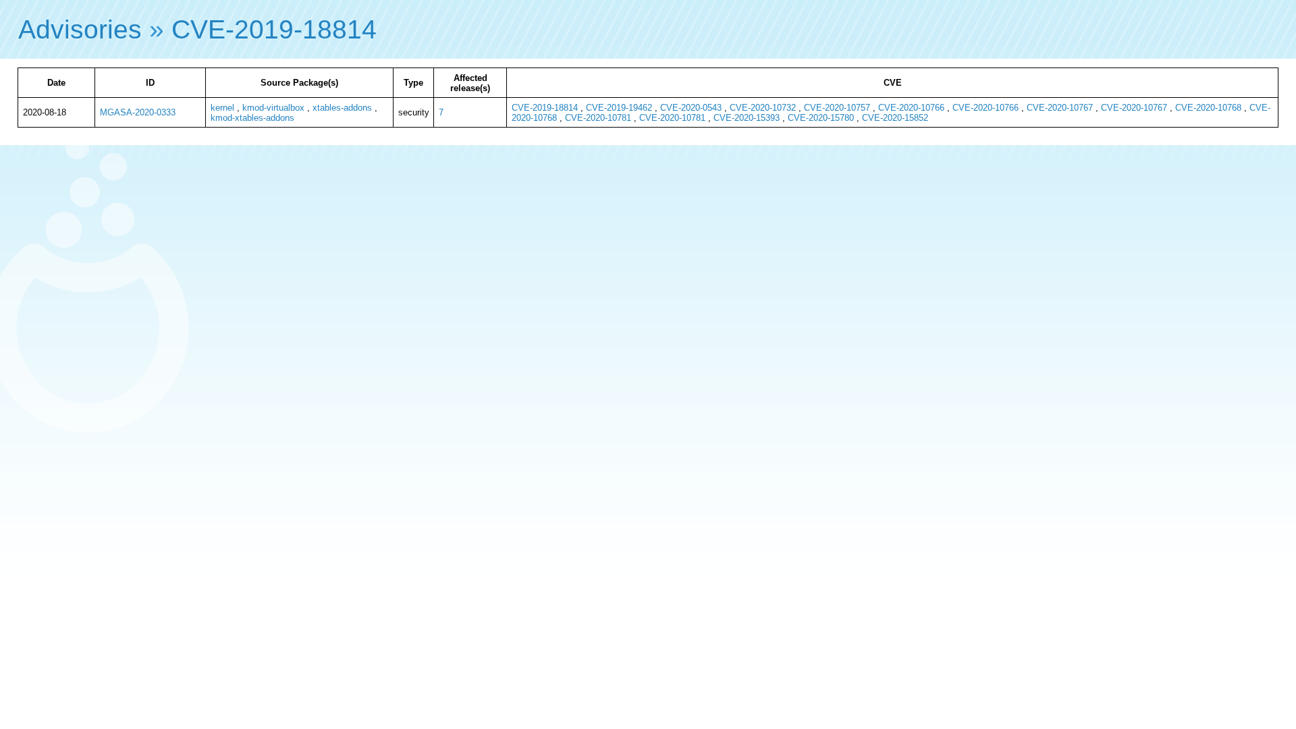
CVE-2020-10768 (1208, 108)
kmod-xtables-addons (252, 118)
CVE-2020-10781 (598, 118)
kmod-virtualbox (273, 108)
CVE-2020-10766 (911, 108)
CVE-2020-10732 (763, 108)
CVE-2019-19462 (619, 108)
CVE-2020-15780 (821, 118)
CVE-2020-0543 (691, 108)
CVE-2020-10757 (837, 108)
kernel (222, 108)
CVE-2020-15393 (746, 118)
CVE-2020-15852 (895, 118)
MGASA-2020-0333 (138, 112)
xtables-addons (342, 108)
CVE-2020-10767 (1060, 108)
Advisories (80, 29)
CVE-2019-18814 (274, 29)
